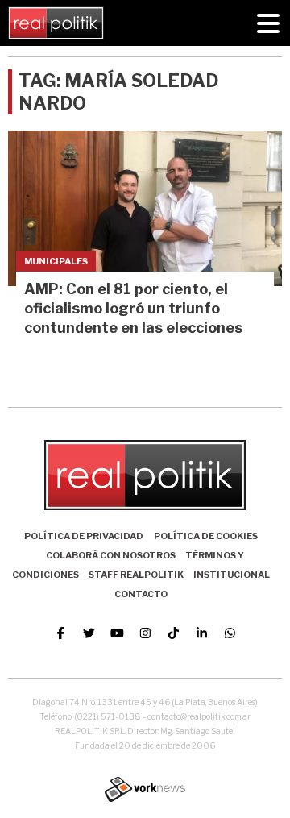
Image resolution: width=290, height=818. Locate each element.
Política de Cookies (206, 536)
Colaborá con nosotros (111, 555)
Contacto (141, 594)
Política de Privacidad (83, 536)
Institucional (231, 574)
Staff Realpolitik (136, 574)
